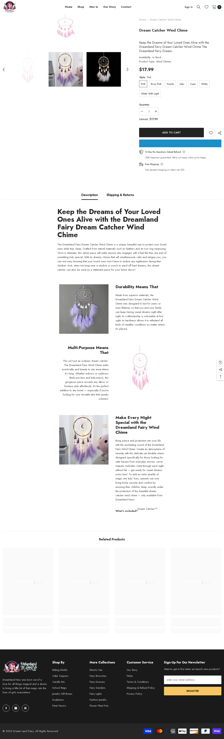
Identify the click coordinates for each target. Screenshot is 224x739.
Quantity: (144, 105)
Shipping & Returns (120, 195)
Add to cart (171, 132)
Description (89, 195)
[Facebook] (6, 708)
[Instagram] (15, 708)
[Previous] (3, 69)
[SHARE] (218, 133)
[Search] (198, 7)
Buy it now (180, 143)
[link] (28, 624)
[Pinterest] (25, 708)
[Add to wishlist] (210, 132)
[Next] (127, 69)
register (193, 691)
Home (142, 20)
